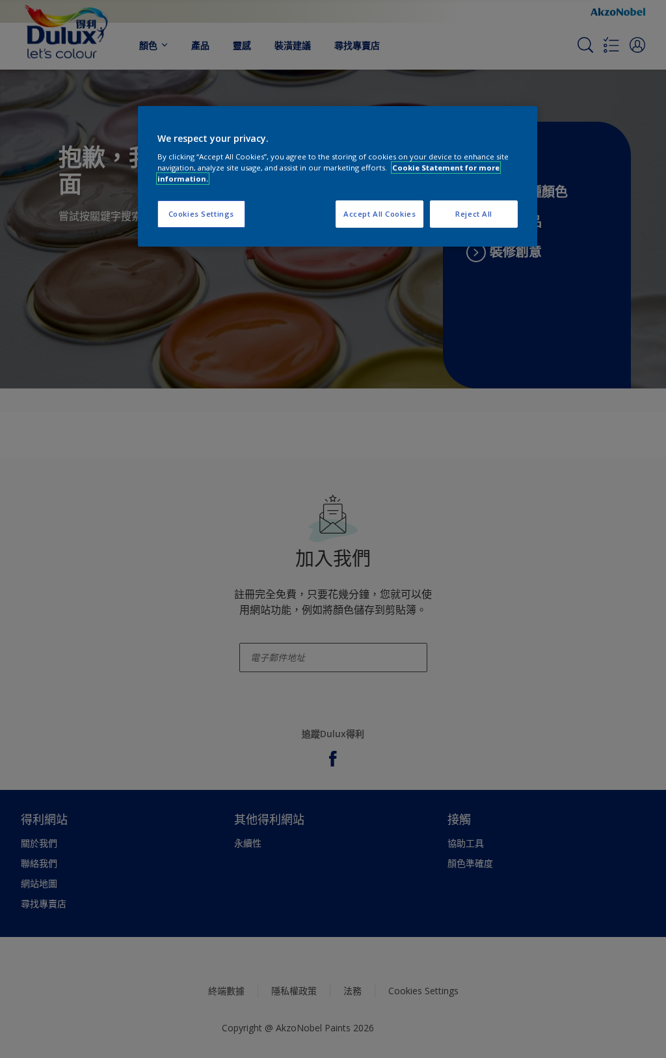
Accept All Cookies (379, 214)
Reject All (473, 214)
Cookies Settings (201, 214)
